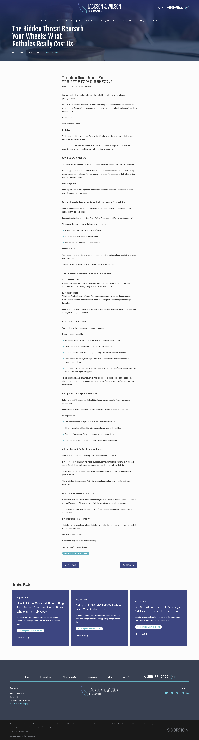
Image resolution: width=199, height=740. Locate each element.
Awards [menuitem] (90, 20)
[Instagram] (182, 693)
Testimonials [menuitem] (127, 20)
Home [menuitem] (44, 20)
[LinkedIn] (187, 693)
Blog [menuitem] (142, 20)
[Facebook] (161, 693)
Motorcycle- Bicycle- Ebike (75, 553)
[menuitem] (13, 736)
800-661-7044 (172, 8)
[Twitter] (177, 693)
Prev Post (72, 565)
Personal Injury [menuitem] (72, 20)
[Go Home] (13, 52)
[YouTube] (172, 693)
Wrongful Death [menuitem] (107, 20)
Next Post (127, 565)
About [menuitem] (56, 20)
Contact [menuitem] (154, 20)
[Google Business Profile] (166, 693)
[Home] (99, 8)
